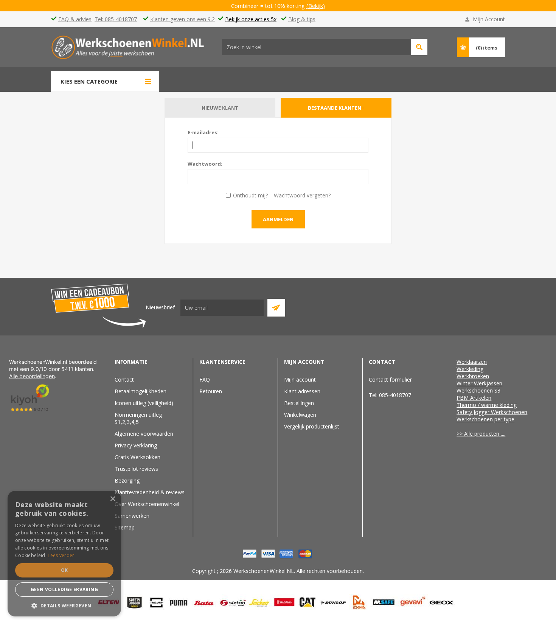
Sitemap (125, 527)
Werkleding (470, 369)
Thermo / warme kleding (487, 404)
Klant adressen (302, 391)
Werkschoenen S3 (478, 390)
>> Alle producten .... (481, 433)
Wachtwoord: (205, 163)
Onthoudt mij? (250, 195)
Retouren (210, 391)
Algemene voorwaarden (144, 433)
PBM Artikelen (474, 397)
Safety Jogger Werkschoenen (492, 412)
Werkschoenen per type (485, 419)
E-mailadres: (203, 132)
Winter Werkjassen (479, 383)
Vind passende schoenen (419, 47)
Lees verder (61, 555)
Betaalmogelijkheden (140, 391)
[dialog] (64, 553)
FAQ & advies (75, 19)
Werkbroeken (473, 376)
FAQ (204, 379)
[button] (64, 605)
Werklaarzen (472, 361)
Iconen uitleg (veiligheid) (144, 403)
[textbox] (316, 47)
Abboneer (276, 308)
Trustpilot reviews (136, 468)
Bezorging (127, 480)
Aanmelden (278, 219)
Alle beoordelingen (32, 376)
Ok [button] (64, 570)
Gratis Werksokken (137, 457)
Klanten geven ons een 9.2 (182, 19)
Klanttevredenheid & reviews (150, 492)
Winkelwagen (300, 414)
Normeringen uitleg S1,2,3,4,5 (138, 418)
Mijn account (300, 379)
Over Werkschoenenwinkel (147, 504)
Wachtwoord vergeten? (302, 195)
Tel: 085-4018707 (116, 19)
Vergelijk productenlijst (311, 426)
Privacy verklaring (136, 445)
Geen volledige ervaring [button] (64, 589)
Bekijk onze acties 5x (250, 19)
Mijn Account (489, 19)
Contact (124, 379)
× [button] (112, 499)
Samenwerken (132, 515)
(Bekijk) (315, 5)
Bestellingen (299, 403)
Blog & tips (301, 19)
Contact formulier (390, 379)
